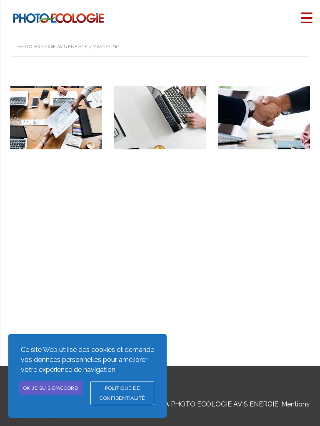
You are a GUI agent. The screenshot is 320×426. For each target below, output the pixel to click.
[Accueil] (58, 17)
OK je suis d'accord (50, 388)
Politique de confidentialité (122, 393)
